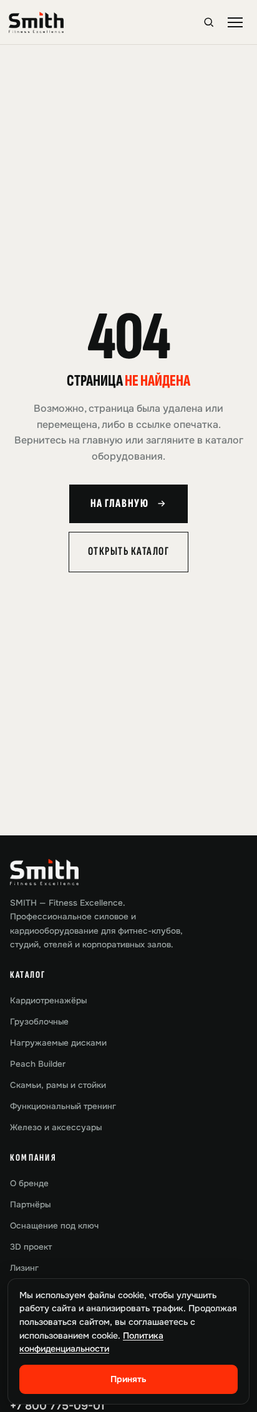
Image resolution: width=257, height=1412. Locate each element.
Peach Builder (37, 1064)
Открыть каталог (129, 551)
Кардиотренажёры (48, 1000)
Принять (128, 1379)
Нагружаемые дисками (58, 1043)
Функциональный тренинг (63, 1106)
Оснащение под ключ (54, 1225)
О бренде (29, 1183)
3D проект (31, 1247)
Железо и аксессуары (56, 1127)
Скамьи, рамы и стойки (58, 1085)
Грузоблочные (39, 1021)
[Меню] (235, 22)
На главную (119, 503)
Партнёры (30, 1204)
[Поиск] (208, 22)
